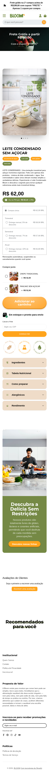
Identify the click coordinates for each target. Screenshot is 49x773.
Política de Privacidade (12, 668)
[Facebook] (4, 735)
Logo (17, 16)
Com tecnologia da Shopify (31, 768)
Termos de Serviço (10, 755)
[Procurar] (44, 22)
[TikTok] (15, 735)
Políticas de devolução (12, 751)
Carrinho (45, 15)
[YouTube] (19, 735)
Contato (6, 664)
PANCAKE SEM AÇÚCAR (30, 286)
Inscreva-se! (8, 672)
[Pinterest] (7, 735)
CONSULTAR (24, 334)
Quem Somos (8, 660)
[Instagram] (11, 735)
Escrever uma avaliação (24, 589)
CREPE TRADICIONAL (29, 274)
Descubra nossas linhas (24, 544)
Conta (40, 15)
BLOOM (17, 768)
